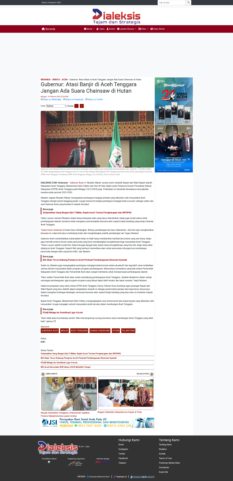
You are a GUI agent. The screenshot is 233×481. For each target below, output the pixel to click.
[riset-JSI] (97, 422)
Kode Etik (163, 472)
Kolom (112, 29)
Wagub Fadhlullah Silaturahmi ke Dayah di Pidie (119, 412)
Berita (56, 79)
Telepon (122, 463)
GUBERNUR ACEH (49, 330)
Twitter (122, 453)
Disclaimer (164, 467)
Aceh (65, 79)
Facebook (123, 458)
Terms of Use (165, 458)
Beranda (50, 29)
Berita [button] (89, 29)
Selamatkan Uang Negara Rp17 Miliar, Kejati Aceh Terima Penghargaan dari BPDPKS (87, 212)
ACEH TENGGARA (79, 330)
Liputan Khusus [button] (127, 29)
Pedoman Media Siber (169, 463)
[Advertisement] (116, 55)
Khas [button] (144, 29)
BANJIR (64, 330)
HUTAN (115, 330)
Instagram (123, 449)
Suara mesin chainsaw (51, 230)
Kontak (162, 453)
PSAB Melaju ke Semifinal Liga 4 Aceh (63, 312)
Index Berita (159, 29)
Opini (101, 29)
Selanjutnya (143, 374)
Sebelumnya (51, 374)
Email (121, 444)
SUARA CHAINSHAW (100, 330)
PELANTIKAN (128, 330)
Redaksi (163, 449)
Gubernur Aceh (76, 182)
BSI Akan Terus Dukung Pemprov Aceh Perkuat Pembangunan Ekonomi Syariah (85, 259)
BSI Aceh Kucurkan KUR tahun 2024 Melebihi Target (65, 367)
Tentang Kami (165, 444)
